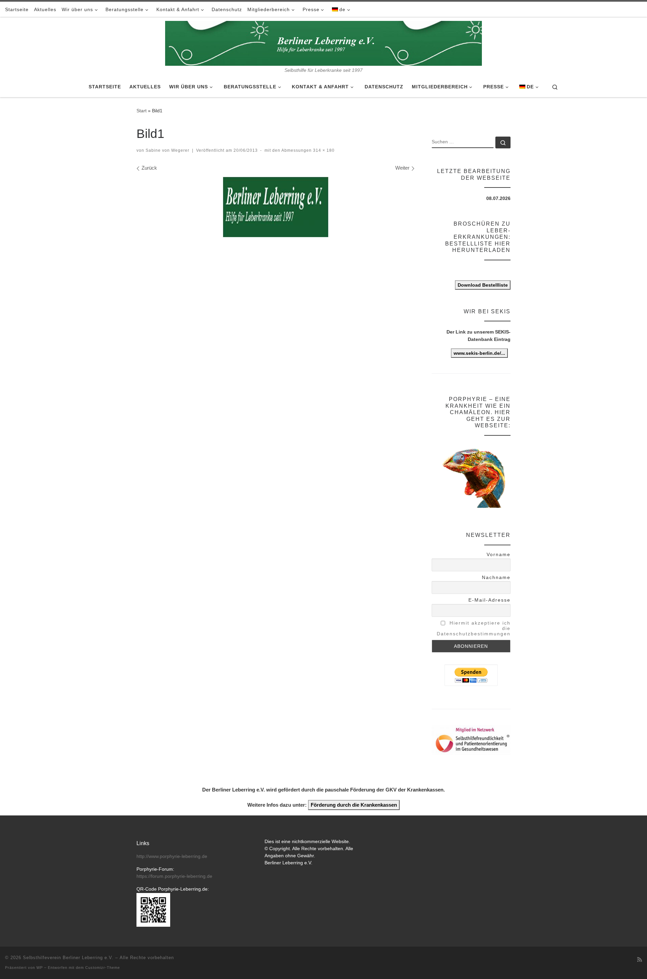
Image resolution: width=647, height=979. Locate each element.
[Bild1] (276, 207)
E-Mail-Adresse (489, 600)
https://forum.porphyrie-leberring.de (174, 876)
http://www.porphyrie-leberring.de (171, 856)
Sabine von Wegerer (167, 150)
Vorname (499, 554)
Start (141, 110)
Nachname (496, 577)
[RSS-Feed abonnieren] (639, 959)
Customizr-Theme (102, 968)
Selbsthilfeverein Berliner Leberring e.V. (68, 957)
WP (39, 968)
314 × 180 (323, 150)
